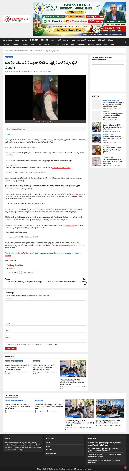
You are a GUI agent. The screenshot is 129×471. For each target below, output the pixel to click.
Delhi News (44, 40)
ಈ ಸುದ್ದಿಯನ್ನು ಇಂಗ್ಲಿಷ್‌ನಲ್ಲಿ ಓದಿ (16, 129)
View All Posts (28, 272)
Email (7, 331)
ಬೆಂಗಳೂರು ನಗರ (7, 40)
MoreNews (78, 469)
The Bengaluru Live (12, 72)
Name (7, 324)
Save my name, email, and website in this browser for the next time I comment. (33, 344)
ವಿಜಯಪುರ (91, 44)
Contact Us (49, 450)
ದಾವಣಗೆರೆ (24, 44)
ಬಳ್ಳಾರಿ (39, 44)
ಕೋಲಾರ (65, 40)
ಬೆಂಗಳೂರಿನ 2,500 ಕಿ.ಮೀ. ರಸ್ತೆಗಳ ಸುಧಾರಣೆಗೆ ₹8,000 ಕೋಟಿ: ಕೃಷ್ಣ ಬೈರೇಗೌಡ (96, 150)
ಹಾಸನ (112, 44)
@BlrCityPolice (77, 194)
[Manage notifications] (125, 467)
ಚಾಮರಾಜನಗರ (81, 40)
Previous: (24, 280)
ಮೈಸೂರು (57, 44)
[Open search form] (125, 42)
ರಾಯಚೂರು (81, 44)
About (48, 443)
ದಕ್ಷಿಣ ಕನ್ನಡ (16, 44)
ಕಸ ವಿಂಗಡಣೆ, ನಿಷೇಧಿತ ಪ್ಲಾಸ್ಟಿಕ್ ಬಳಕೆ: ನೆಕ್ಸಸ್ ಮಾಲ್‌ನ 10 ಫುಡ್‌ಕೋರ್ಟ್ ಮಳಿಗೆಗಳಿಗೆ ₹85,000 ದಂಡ (44, 367)
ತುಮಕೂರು (7, 44)
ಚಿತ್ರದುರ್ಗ (110, 40)
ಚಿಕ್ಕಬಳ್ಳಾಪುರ (91, 40)
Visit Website (13, 272)
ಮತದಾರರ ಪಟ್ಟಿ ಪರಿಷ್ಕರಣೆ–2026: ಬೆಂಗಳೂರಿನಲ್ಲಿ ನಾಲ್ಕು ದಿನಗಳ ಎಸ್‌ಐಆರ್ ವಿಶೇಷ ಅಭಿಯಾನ (72, 382)
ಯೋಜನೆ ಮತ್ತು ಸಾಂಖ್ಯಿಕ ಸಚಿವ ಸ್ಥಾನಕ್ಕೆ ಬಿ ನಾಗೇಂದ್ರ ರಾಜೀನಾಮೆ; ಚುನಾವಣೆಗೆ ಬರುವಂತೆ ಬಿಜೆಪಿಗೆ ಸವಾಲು (17, 367)
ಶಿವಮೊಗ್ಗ (98, 44)
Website (7, 338)
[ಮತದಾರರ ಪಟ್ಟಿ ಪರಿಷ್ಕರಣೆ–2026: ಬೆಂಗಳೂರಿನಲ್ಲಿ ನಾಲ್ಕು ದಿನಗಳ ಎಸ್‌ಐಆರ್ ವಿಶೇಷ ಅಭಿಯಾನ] (73, 368)
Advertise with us (51, 453)
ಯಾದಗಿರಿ (65, 44)
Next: (67, 281)
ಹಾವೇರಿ (106, 44)
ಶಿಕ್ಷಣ (112, 134)
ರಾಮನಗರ (73, 44)
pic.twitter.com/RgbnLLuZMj (61, 167)
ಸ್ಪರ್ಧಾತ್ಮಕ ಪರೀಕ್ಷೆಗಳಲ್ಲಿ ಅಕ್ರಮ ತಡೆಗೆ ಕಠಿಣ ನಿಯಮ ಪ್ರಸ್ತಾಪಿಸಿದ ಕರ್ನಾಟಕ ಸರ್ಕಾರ (96, 138)
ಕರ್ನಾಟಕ (52, 40)
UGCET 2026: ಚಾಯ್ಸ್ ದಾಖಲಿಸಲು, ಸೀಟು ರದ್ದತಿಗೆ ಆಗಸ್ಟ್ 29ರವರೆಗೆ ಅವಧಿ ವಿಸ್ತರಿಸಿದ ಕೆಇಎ (96, 161)
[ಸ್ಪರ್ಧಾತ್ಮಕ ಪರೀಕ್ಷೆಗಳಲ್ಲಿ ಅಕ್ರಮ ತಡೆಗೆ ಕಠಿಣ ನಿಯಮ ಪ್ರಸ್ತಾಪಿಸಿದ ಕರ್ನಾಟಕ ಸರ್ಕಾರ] (110, 408)
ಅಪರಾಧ (17, 40)
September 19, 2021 (40, 172)
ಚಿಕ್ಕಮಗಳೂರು (101, 40)
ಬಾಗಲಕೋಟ (47, 44)
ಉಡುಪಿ (73, 40)
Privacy (48, 446)
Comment (9, 299)
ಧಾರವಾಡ (32, 44)
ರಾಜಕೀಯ (24, 40)
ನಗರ (59, 40)
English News (34, 40)
